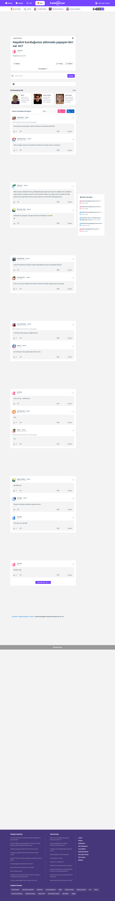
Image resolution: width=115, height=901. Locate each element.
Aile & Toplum (15, 889)
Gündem (29, 9)
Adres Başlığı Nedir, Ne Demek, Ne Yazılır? (21, 863)
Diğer (60, 889)
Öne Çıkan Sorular (83, 854)
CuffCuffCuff (20, 258)
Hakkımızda (81, 843)
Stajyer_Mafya (21, 479)
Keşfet (20, 3)
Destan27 (19, 185)
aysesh (19, 345)
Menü (10, 3)
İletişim (80, 840)
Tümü (74, 90)
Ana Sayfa (14, 616)
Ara (30, 3)
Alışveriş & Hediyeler (75, 9)
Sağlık (73, 893)
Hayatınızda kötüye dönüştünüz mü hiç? (61, 880)
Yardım (80, 838)
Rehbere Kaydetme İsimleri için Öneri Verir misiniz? (24, 849)
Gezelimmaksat (21, 324)
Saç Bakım (65, 893)
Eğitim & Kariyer (81, 889)
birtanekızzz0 (21, 411)
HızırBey (19, 498)
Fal (90, 889)
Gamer (96, 889)
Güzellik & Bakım (42, 9)
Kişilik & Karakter (17, 38)
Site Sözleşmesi (83, 846)
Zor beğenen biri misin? (56, 858)
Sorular (32, 616)
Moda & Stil (41, 893)
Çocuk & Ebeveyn (50, 889)
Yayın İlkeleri (82, 849)
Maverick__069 (21, 209)
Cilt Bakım (39, 889)
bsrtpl (18, 430)
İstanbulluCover (21, 138)
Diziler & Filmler (69, 889)
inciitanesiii (20, 117)
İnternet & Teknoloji (17, 893)
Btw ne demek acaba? (16, 871)
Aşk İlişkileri (17, 9)
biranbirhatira (21, 277)
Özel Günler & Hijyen (53, 893)
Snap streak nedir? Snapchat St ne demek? (22, 867)
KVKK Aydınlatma (83, 851)
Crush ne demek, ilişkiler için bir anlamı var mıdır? (23, 880)
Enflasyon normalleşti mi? (57, 862)
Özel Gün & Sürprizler (57, 9)
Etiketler (80, 860)
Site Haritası (81, 857)
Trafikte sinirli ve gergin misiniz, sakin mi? (61, 865)
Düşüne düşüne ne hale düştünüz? (59, 854)
